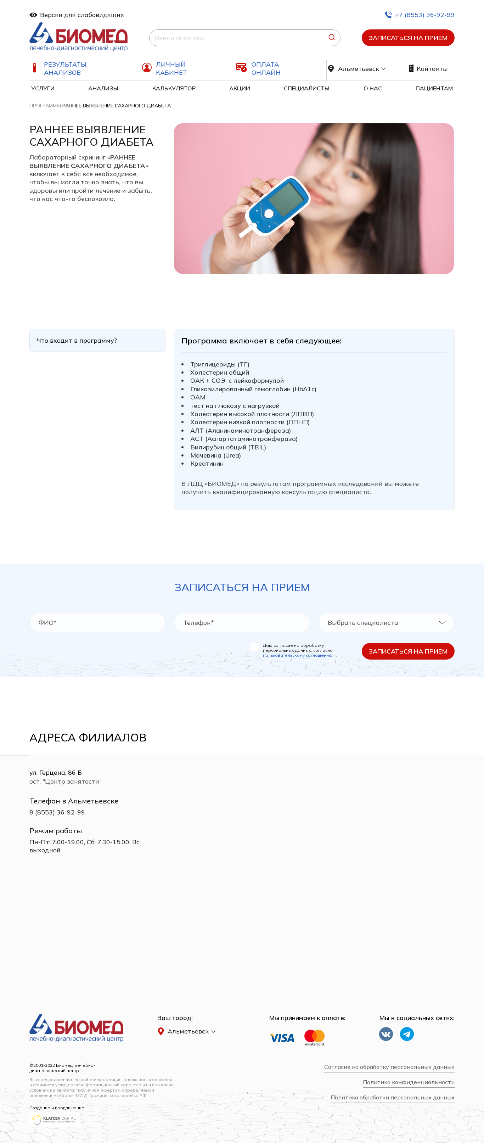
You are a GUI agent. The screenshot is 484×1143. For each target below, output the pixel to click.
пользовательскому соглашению (297, 655)
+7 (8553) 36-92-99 (425, 15)
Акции (239, 88)
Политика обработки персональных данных (393, 1097)
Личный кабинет (171, 68)
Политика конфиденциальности (409, 1082)
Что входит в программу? (77, 340)
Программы (45, 105)
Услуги (43, 88)
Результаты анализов (65, 68)
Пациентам (434, 88)
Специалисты (307, 88)
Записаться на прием (408, 38)
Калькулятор (174, 88)
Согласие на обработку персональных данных (389, 1067)
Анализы (103, 88)
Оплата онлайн (266, 68)
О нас (373, 88)
